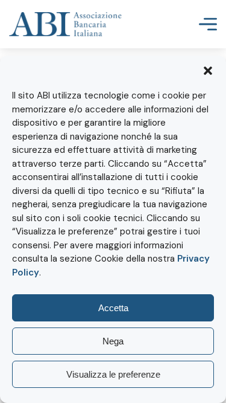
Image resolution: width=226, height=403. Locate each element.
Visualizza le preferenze (113, 374)
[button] (208, 71)
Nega (113, 341)
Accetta (113, 308)
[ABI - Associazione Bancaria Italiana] (65, 24)
